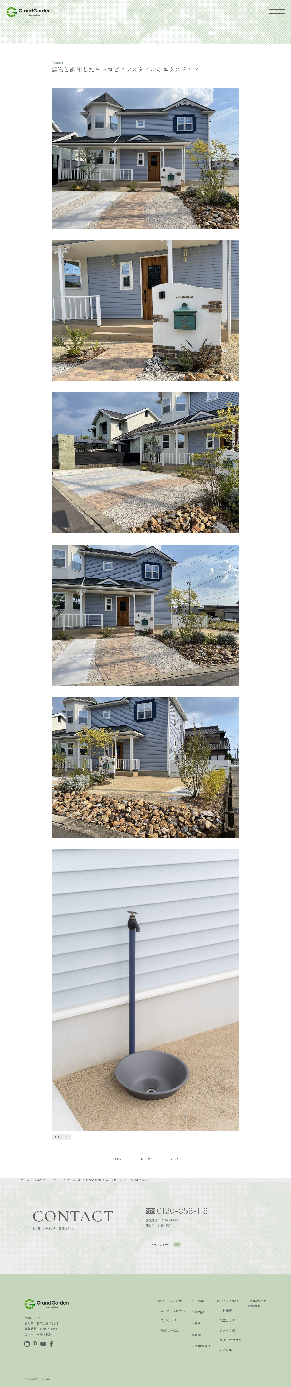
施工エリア (227, 1320)
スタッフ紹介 (229, 1330)
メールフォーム (161, 1244)
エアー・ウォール (173, 1310)
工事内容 (198, 1312)
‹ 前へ (117, 1159)
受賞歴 (196, 1335)
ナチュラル (61, 1137)
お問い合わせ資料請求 (257, 1303)
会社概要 (226, 1310)
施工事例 (198, 1301)
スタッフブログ (230, 1340)
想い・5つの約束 (170, 1301)
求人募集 (226, 1350)
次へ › (174, 1159)
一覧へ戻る (145, 1159)
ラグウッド (168, 1320)
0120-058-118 (182, 1211)
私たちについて (228, 1301)
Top (280, 1376)
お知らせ (198, 1323)
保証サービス (170, 1330)
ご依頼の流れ (201, 1346)
